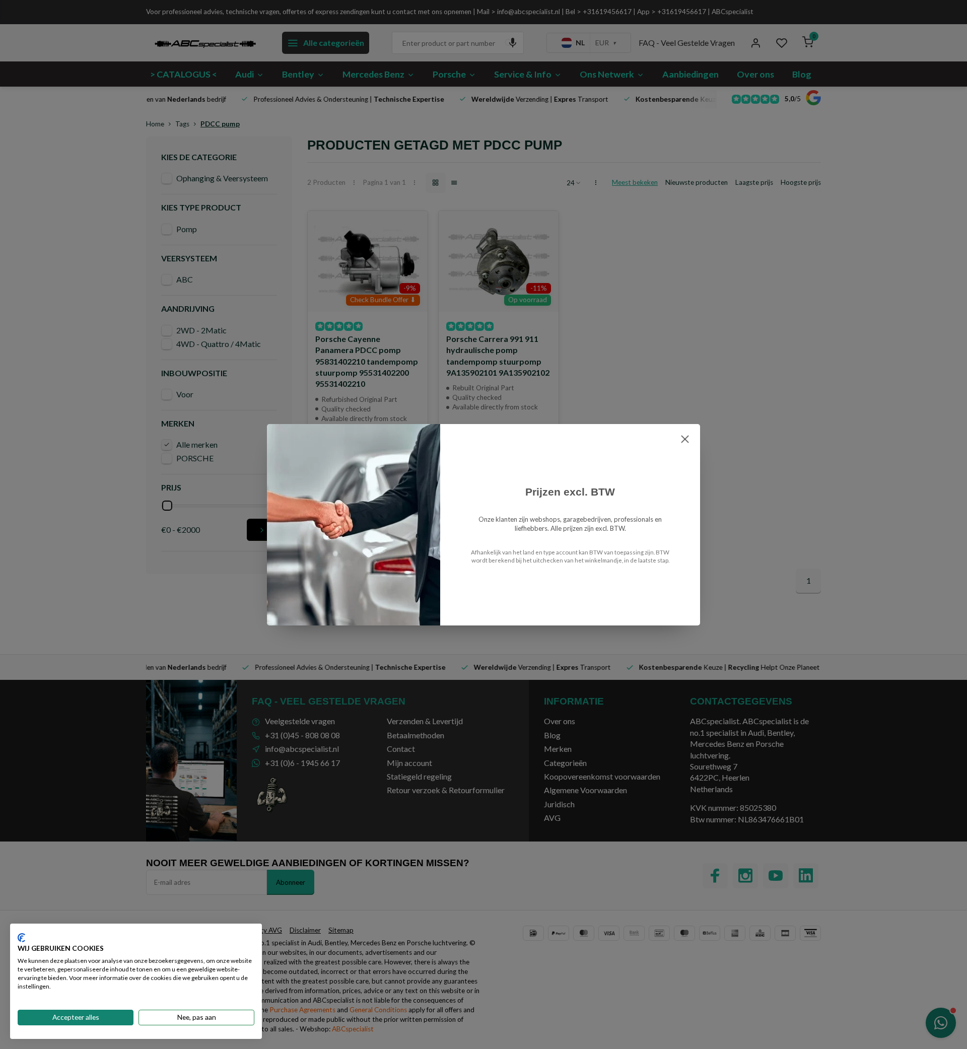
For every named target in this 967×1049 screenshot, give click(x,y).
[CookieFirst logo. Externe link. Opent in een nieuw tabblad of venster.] (21, 937)
